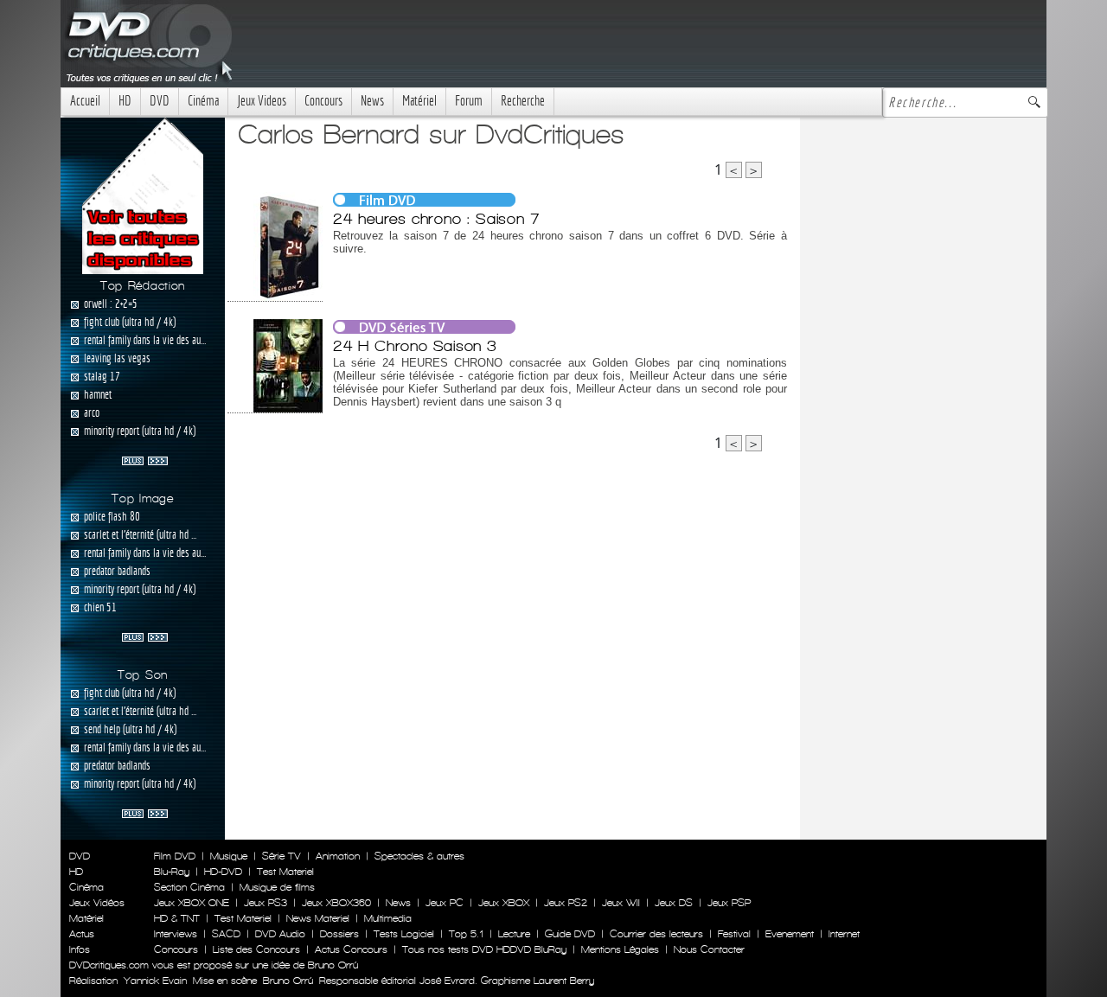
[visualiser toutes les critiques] (142, 194)
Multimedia (388, 918)
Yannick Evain (155, 980)
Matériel (419, 101)
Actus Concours (351, 949)
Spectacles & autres (419, 856)
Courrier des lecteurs (656, 934)
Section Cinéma (189, 887)
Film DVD (174, 856)
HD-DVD (223, 871)
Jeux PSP (729, 903)
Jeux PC (445, 903)
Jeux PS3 (265, 903)
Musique (228, 856)
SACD (226, 934)
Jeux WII (621, 903)
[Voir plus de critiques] (145, 459)
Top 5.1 (466, 934)
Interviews (175, 934)
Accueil (85, 101)
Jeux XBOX (503, 903)
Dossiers (339, 934)
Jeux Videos (261, 101)
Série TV (281, 856)
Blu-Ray (171, 871)
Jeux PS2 (565, 903)
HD (124, 101)
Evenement (789, 934)
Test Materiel (285, 871)
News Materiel (317, 918)
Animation (338, 856)
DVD (160, 101)
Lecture (514, 934)
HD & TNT (177, 918)
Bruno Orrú (288, 980)
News (372, 101)
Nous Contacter (707, 949)
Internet (844, 934)
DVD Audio (280, 934)
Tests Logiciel (404, 934)
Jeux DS (674, 903)
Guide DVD (570, 934)
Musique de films (277, 887)
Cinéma (203, 101)
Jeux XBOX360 (336, 903)
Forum (469, 101)
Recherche (523, 101)
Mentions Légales (620, 949)
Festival (734, 934)
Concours (323, 101)
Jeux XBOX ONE (191, 903)
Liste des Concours (256, 949)
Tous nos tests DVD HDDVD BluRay (484, 949)
